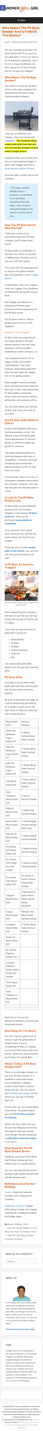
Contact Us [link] (37, 1420)
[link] (2, 8)
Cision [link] (8, 1192)
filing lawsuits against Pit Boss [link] (19, 168)
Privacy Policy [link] (24, 1422)
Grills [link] (25, 1224)
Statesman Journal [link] (14, 1206)
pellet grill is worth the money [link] (21, 1138)
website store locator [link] (20, 1093)
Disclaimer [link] (18, 1425)
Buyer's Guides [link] (14, 1224)
